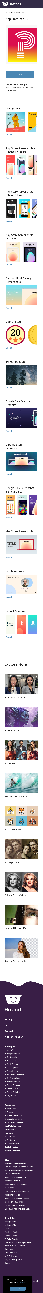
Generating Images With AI (15, 1163)
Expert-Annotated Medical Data (17, 1209)
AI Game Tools (10, 1108)
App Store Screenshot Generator (18, 1198)
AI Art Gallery (10, 1140)
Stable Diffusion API (13, 1150)
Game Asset (9, 1249)
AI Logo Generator (12, 1096)
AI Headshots (10, 1060)
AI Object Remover (12, 1071)
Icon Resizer (10, 1136)
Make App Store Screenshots (16, 1184)
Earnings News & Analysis (15, 1205)
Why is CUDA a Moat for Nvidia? (17, 1191)
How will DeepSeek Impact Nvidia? (19, 1167)
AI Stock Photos (11, 1064)
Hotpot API (9, 1050)
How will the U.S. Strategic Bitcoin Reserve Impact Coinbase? (18, 1244)
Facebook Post (11, 1232)
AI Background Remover (14, 1075)
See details (21, 1283)
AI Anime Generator (12, 1082)
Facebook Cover (11, 1229)
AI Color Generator (12, 1143)
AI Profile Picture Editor (14, 1115)
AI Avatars (9, 1112)
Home (8, 12)
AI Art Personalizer (12, 1078)
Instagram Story (11, 1225)
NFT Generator (10, 1129)
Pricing (8, 1019)
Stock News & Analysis (14, 1202)
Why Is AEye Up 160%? (14, 1260)
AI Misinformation (14, 1036)
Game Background (12, 1252)
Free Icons (9, 1133)
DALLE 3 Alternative (13, 1174)
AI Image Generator (12, 1053)
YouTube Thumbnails (13, 1239)
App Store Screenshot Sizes (16, 1177)
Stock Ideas (9, 1188)
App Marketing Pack (13, 1126)
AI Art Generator (11, 1057)
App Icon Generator (12, 1181)
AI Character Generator (14, 1119)
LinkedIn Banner (11, 1236)
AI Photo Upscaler (12, 1068)
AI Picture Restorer (12, 1085)
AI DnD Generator (11, 1256)
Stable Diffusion (11, 1147)
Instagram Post (11, 1222)
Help (7, 1025)
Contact (9, 1030)
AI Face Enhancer (11, 1089)
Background (9, 1263)
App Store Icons (18, 12)
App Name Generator (13, 1195)
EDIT (20, 74)
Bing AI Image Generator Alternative (19, 1170)
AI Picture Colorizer (12, 1092)
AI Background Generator (14, 1122)
